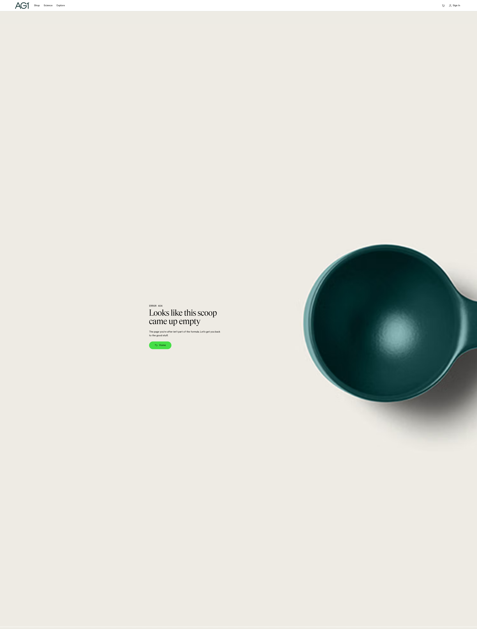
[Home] (22, 5)
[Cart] (443, 5)
